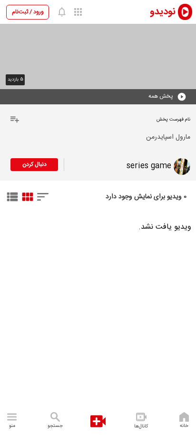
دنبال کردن (34, 164)
